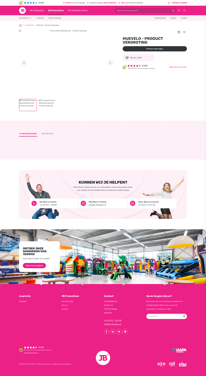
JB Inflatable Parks (78, 10)
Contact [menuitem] (184, 18)
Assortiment (29, 25)
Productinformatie (28, 133)
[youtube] (119, 331)
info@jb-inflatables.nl (112, 324)
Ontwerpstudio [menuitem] (160, 18)
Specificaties (47, 133)
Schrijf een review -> (31, 353)
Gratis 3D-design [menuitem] (55, 18)
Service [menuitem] (173, 18)
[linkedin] (112, 331)
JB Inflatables (37, 10)
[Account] (179, 10)
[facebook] (106, 331)
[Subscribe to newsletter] (184, 316)
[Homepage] (22, 10)
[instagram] (125, 331)
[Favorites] (184, 10)
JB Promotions (56, 10)
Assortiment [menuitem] (23, 18)
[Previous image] (24, 63)
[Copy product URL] (179, 32)
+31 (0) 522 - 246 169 (113, 320)
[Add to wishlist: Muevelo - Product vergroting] (184, 32)
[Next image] (110, 63)
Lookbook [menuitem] (40, 18)
